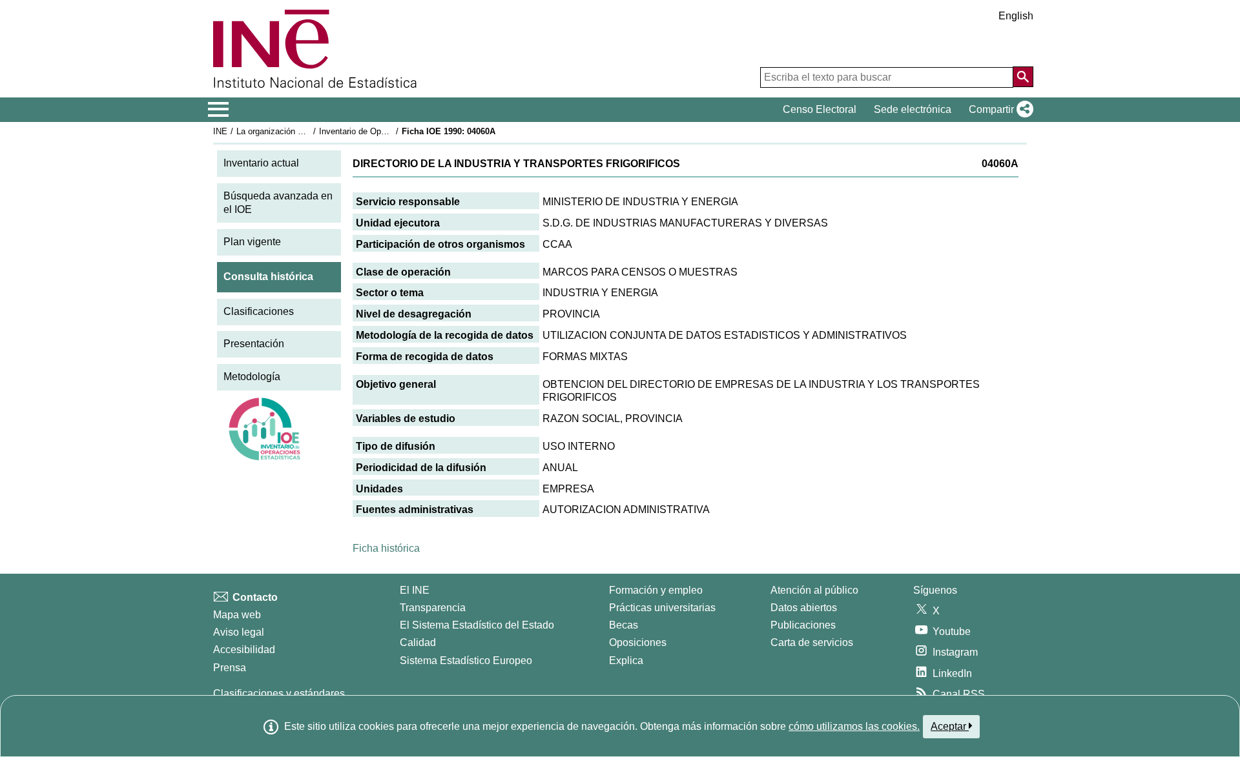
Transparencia (433, 607)
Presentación (253, 343)
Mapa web (237, 614)
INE (220, 131)
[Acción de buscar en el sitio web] (1023, 76)
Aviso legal (238, 632)
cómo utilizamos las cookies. (854, 726)
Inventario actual (261, 162)
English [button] (1015, 15)
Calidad (418, 642)
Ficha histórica (386, 548)
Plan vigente (252, 241)
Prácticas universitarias (662, 607)
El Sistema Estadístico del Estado (477, 625)
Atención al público (814, 590)
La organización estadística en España (309, 131)
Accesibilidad (244, 649)
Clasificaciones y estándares (279, 693)
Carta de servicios (811, 642)
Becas (623, 625)
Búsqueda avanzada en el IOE (278, 202)
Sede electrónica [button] (912, 109)
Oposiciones (637, 642)
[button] (998, 109)
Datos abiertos (803, 607)
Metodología (251, 376)
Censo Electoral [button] (819, 109)
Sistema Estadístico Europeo (466, 660)
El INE (414, 590)
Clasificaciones (258, 311)
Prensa (229, 667)
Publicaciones (803, 625)
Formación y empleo (656, 590)
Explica (626, 660)
